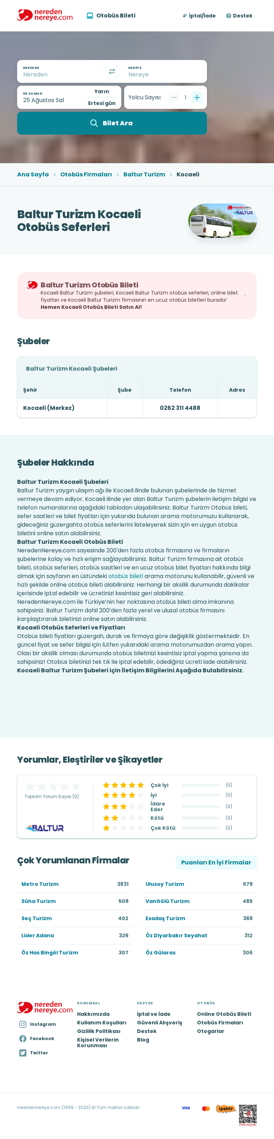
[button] (199, 15)
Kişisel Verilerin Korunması (98, 1042)
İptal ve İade (154, 1014)
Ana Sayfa (33, 174)
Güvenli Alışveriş (159, 1022)
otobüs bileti (125, 576)
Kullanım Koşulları (102, 1022)
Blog (143, 1039)
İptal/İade (202, 16)
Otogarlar (210, 1031)
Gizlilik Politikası (99, 1031)
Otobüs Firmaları (86, 174)
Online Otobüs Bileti (224, 1014)
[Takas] (112, 71)
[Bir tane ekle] (197, 97)
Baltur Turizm (144, 174)
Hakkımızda (93, 1014)
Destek (243, 16)
